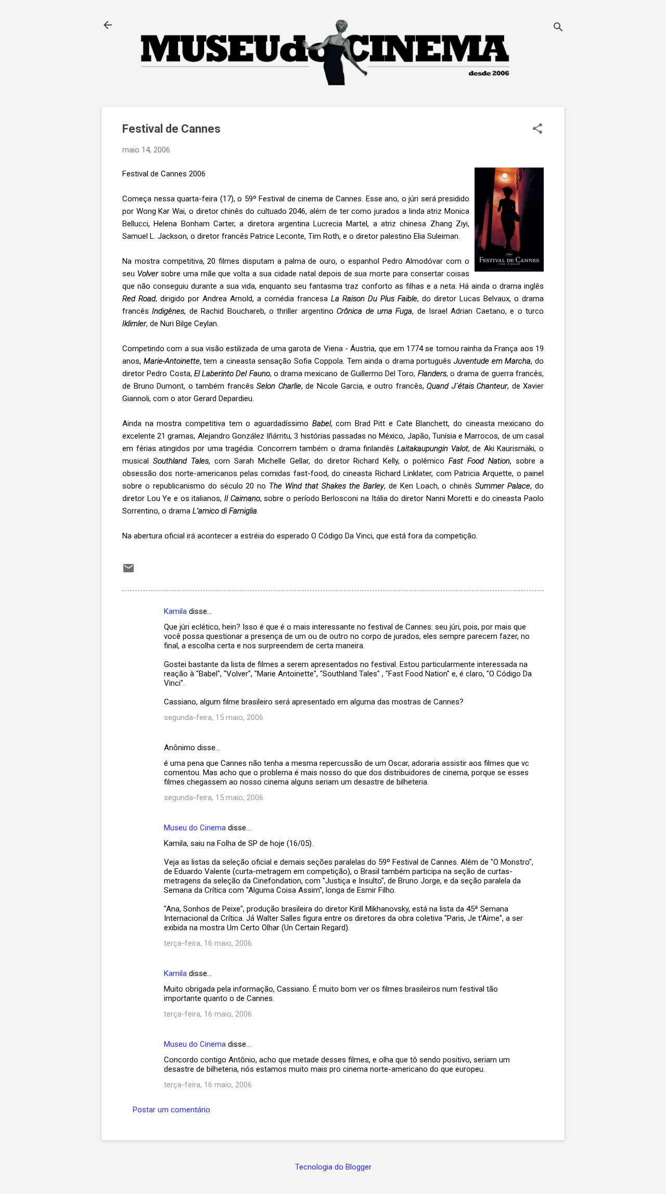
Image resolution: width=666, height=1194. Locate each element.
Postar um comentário (171, 1109)
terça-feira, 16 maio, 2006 (208, 943)
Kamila (175, 611)
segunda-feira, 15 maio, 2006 (213, 717)
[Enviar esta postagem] (128, 571)
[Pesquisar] (558, 28)
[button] (537, 129)
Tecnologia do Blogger (333, 1167)
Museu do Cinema (195, 827)
